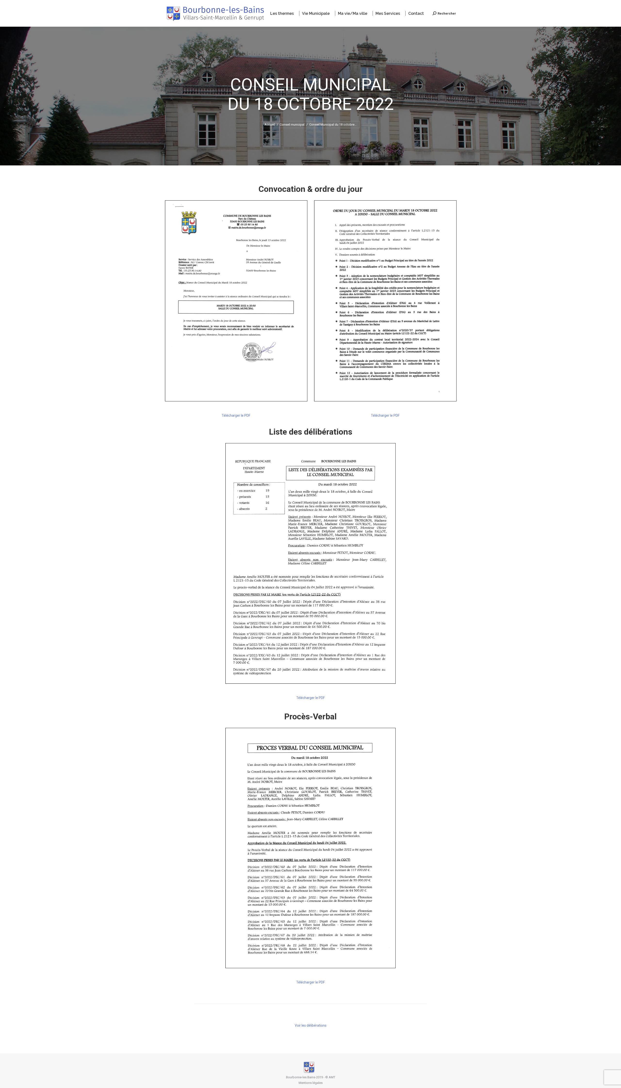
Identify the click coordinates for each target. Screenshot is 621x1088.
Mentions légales (311, 1083)
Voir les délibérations (311, 1025)
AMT (332, 1077)
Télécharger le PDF (236, 415)
